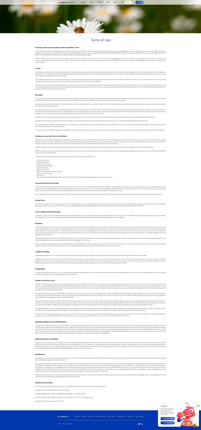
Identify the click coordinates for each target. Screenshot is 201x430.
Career (115, 2)
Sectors (83, 2)
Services (91, 2)
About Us (100, 2)
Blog (108, 2)
